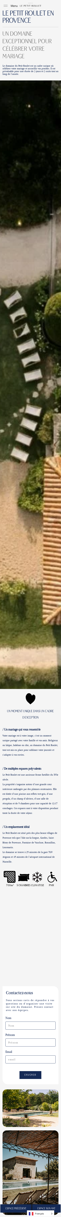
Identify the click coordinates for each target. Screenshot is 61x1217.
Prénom (10, 1035)
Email (8, 1052)
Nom (8, 1018)
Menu (14, 6)
